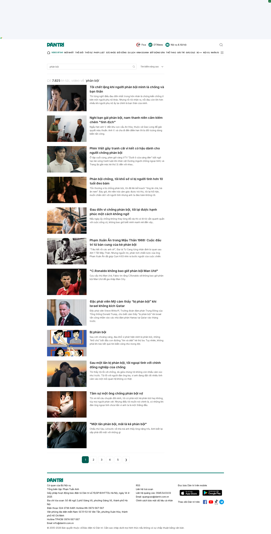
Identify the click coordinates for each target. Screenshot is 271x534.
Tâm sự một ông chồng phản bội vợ (116, 393)
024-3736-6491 (67, 508)
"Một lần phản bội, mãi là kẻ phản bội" (118, 424)
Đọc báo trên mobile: (192, 485)
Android (212, 493)
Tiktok (216, 502)
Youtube (211, 502)
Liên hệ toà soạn (144, 489)
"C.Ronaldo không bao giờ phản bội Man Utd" (124, 271)
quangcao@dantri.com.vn (155, 496)
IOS (189, 493)
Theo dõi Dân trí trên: (189, 502)
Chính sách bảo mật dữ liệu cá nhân (154, 500)
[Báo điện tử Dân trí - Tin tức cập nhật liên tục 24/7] (55, 45)
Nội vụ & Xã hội (178, 44)
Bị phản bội (98, 332)
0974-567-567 (72, 519)
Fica (144, 44)
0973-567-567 (96, 508)
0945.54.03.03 (163, 493)
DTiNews (158, 44)
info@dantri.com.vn (63, 523)
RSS (138, 485)
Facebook (205, 502)
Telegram (221, 502)
